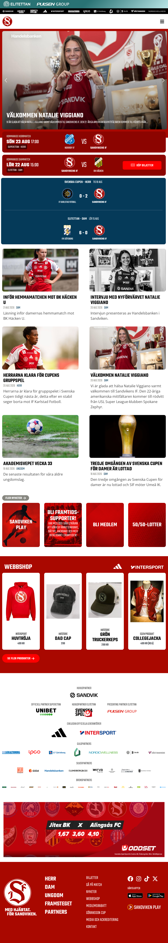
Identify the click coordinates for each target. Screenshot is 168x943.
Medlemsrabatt (96, 906)
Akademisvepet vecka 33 (27, 463)
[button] (162, 21)
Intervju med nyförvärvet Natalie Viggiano (125, 300)
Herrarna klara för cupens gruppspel (31, 378)
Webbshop (93, 899)
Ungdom (20, 468)
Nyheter (91, 892)
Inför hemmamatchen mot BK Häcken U (40, 300)
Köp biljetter (144, 165)
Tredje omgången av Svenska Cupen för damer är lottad (126, 466)
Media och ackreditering (102, 920)
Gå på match (94, 885)
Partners (56, 912)
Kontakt (91, 927)
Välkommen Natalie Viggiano (45, 116)
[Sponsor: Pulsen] (53, 6)
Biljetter (92, 878)
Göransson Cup (96, 913)
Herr (19, 385)
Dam (18, 307)
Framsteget (58, 904)
